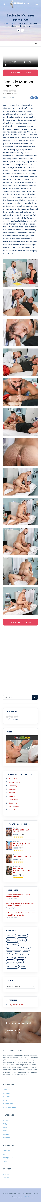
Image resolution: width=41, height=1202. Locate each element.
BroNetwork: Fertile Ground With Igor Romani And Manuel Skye (20, 914)
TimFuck (12, 793)
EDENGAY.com (28, 1197)
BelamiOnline (14, 779)
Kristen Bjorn (13, 810)
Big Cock (10, 940)
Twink (23, 966)
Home (6, 23)
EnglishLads (13, 796)
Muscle (10, 958)
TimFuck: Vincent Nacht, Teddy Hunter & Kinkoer (18, 895)
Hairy (17, 953)
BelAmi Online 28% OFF (21, 831)
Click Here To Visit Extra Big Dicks (20, 73)
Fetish (27, 949)
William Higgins (14, 782)
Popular (13, 23)
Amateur (10, 935)
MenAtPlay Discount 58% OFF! (21, 869)
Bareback (22, 935)
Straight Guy (12, 966)
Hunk (25, 953)
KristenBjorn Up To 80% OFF (21, 844)
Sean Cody (13, 786)
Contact (6, 1174)
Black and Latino (14, 949)
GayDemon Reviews (16, 1005)
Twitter (6, 1178)
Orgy (9, 953)
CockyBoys (13, 803)
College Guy (12, 944)
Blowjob (21, 940)
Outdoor (20, 958)
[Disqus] (20, 658)
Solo (20, 962)
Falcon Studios (14, 806)
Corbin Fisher (13, 799)
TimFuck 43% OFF (21, 857)
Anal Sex (10, 962)
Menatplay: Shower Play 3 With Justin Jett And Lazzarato (20, 904)
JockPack (12, 789)
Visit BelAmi (12, 1031)
